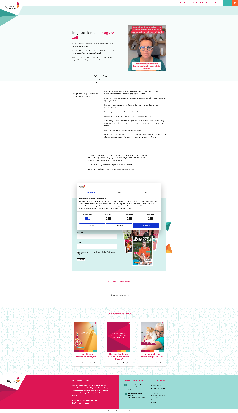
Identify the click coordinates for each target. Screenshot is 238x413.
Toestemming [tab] (91, 192)
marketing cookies (86, 94)
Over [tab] (146, 192)
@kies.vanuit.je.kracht (159, 385)
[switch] (108, 218)
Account (235, 3)
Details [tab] (119, 192)
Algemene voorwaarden (158, 395)
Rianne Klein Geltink (159, 388)
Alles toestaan (145, 225)
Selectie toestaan (119, 225)
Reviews (209, 3)
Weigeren (92, 225)
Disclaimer (154, 400)
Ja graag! (81, 260)
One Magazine (185, 3)
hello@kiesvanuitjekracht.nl (87, 400)
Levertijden (154, 393)
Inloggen (228, 3)
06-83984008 (84, 403)
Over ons (218, 3)
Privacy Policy (155, 398)
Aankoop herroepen (157, 402)
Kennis (195, 3)
